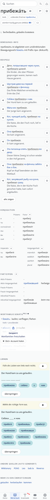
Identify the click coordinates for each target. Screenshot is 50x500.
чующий (16, 116)
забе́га (38, 164)
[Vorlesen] (30, 11)
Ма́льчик (11, 107)
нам (30, 99)
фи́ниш (31, 164)
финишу (24, 87)
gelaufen (5, 482)
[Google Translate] (40, 4)
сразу (20, 182)
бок (9, 167)
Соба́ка (10, 99)
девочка (20, 83)
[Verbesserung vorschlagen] (40, 11)
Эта (8, 149)
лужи (36, 65)
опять (24, 149)
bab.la (31, 468)
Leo (23, 468)
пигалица (15, 149)
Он (8, 140)
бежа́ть (20, 50)
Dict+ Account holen (14, 341)
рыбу (23, 116)
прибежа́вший (31, 283)
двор (9, 152)
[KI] (46, 4)
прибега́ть (30, 17)
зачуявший (17, 179)
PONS (16, 468)
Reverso (40, 468)
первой (28, 83)
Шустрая (11, 83)
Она (9, 131)
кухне (35, 179)
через (30, 65)
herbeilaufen (16, 482)
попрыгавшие (20, 65)
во (40, 149)
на (39, 116)
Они (9, 164)
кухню (10, 119)
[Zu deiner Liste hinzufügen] (46, 11)
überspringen (11, 393)
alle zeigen (9, 199)
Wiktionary (6, 468)
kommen (28, 482)
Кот (8, 116)
